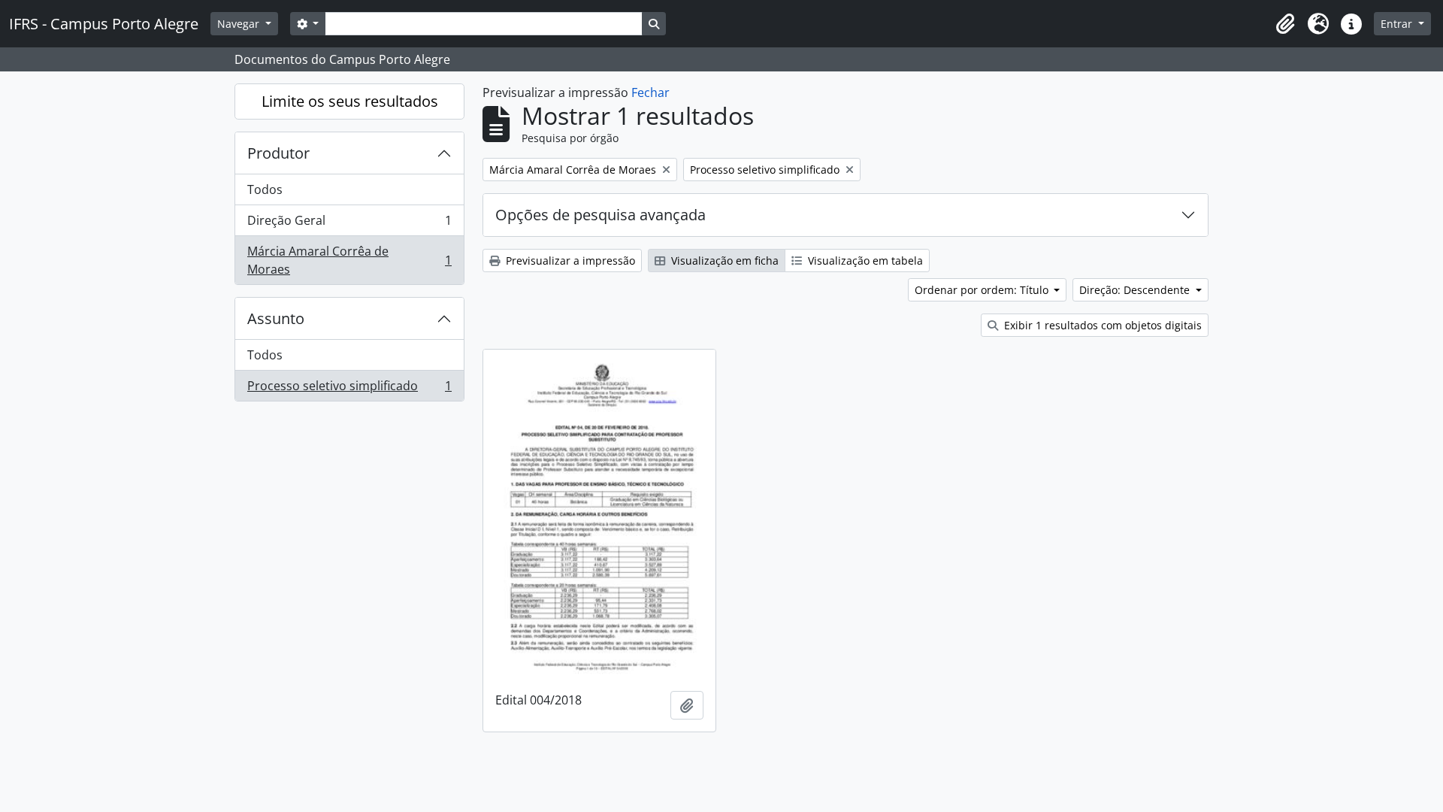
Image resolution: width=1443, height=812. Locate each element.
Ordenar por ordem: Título (983, 290)
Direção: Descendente (1136, 290)
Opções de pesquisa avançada (600, 215)
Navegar (239, 24)
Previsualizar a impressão (569, 260)
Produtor (278, 153)
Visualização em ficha (723, 260)
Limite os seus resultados (350, 101)
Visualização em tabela (864, 260)
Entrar (1398, 24)
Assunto (275, 318)
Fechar (650, 92)
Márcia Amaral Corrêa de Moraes (349, 260)
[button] (1285, 24)
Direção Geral (349, 224)
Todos (265, 189)
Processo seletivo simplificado (349, 389)
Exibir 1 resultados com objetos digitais (1101, 325)
